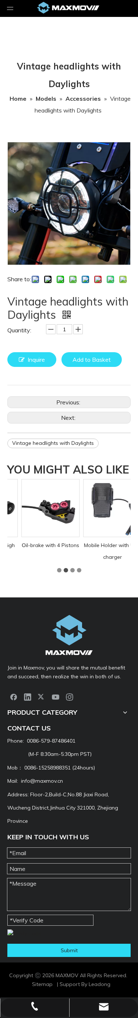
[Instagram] (69, 697)
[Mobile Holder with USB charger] (101, 508)
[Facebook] (14, 697)
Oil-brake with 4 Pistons (39, 545)
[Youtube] (55, 697)
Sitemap (42, 984)
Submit (69, 950)
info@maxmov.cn (42, 781)
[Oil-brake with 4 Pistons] (39, 508)
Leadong (99, 984)
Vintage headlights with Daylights (53, 443)
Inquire (36, 359)
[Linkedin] (27, 697)
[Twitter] (41, 697)
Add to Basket (91, 359)
